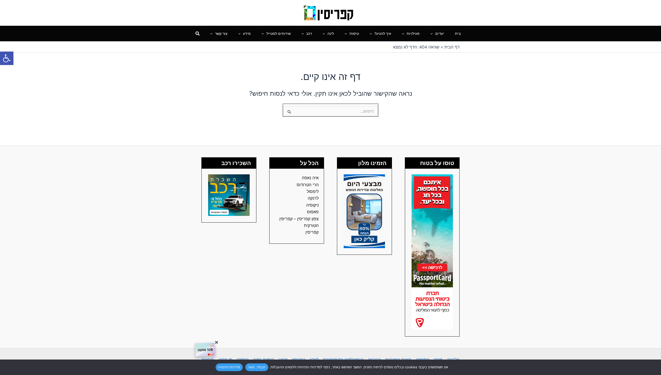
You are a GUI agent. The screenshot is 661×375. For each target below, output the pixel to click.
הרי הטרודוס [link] (308, 184)
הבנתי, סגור (257, 367)
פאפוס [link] (313, 211)
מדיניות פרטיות (229, 367)
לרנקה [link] (313, 198)
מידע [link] (247, 33)
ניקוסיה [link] (312, 205)
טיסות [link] (354, 33)
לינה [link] (330, 33)
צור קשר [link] (221, 33)
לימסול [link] (313, 191)
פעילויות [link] (413, 33)
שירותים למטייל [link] (278, 33)
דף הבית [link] (452, 47)
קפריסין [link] (312, 232)
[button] (432, 33)
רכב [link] (309, 33)
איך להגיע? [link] (382, 33)
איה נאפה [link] (310, 177)
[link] (6, 58)
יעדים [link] (439, 33)
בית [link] (458, 33)
